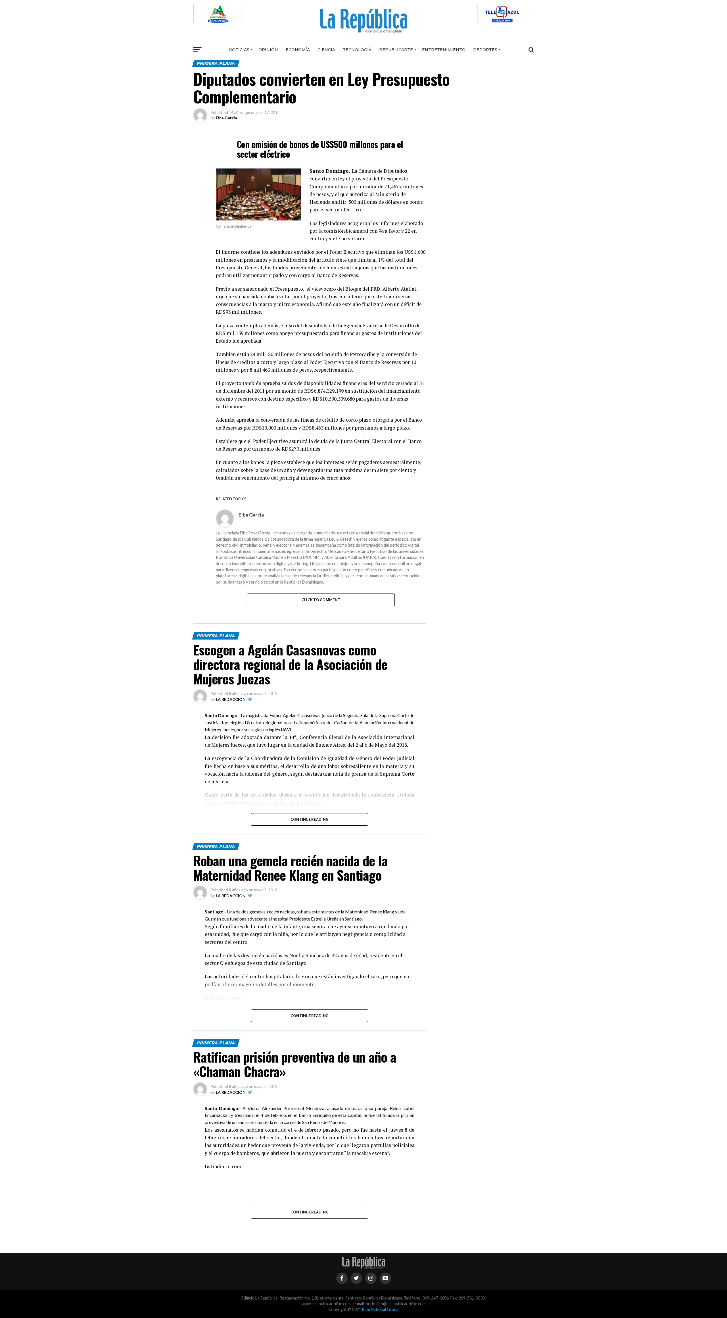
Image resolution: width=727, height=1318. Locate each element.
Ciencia (326, 49)
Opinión (268, 49)
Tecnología (357, 49)
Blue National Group (380, 1309)
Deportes (485, 49)
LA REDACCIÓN (231, 699)
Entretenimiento (443, 49)
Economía (298, 49)
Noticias (239, 49)
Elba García (226, 117)
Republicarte (396, 49)
